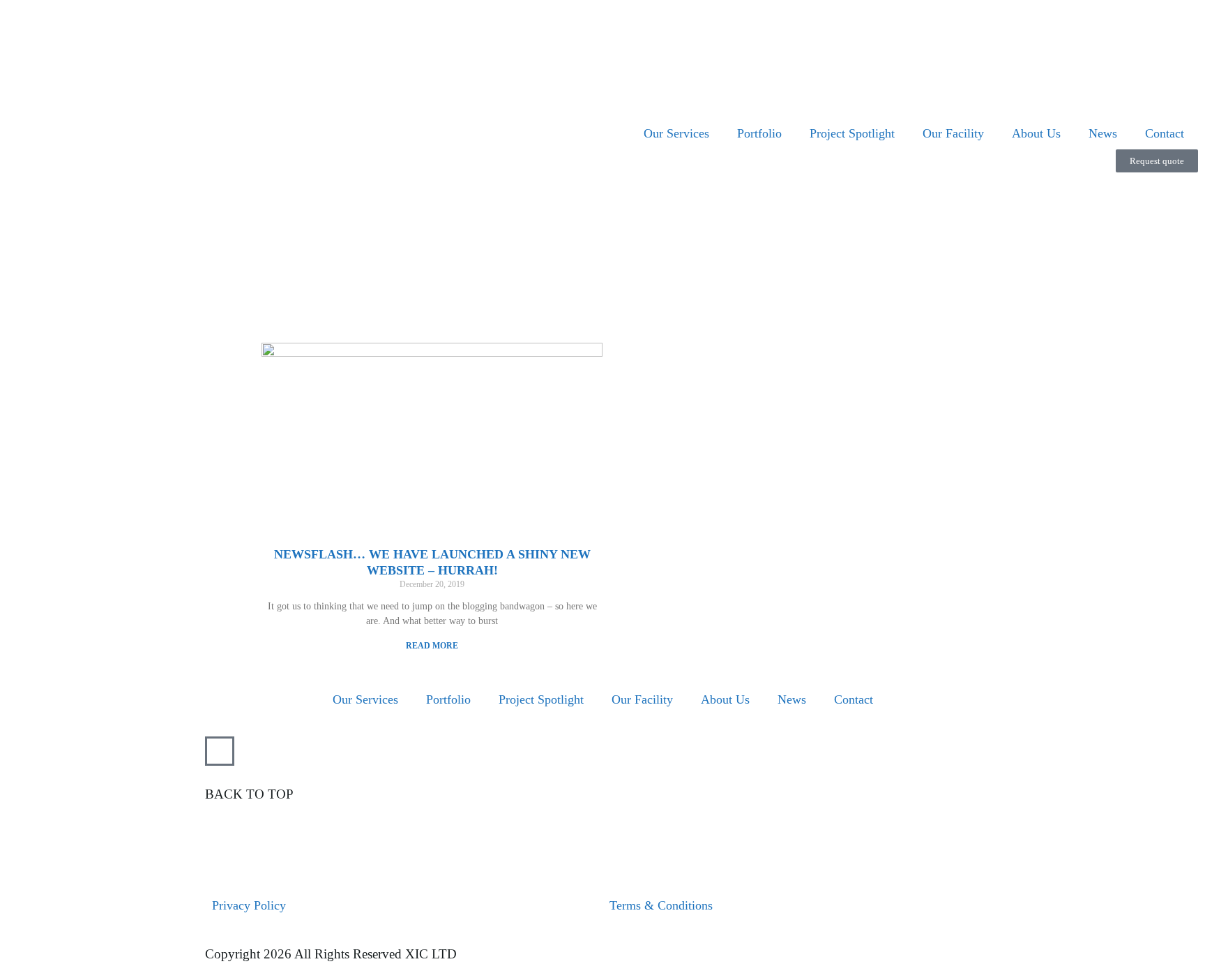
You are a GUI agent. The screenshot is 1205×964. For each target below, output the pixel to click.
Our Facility (953, 133)
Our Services (676, 133)
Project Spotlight (852, 133)
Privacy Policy (249, 905)
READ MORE (432, 646)
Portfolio (759, 133)
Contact (1164, 133)
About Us (1036, 133)
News (1103, 133)
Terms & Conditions (661, 905)
